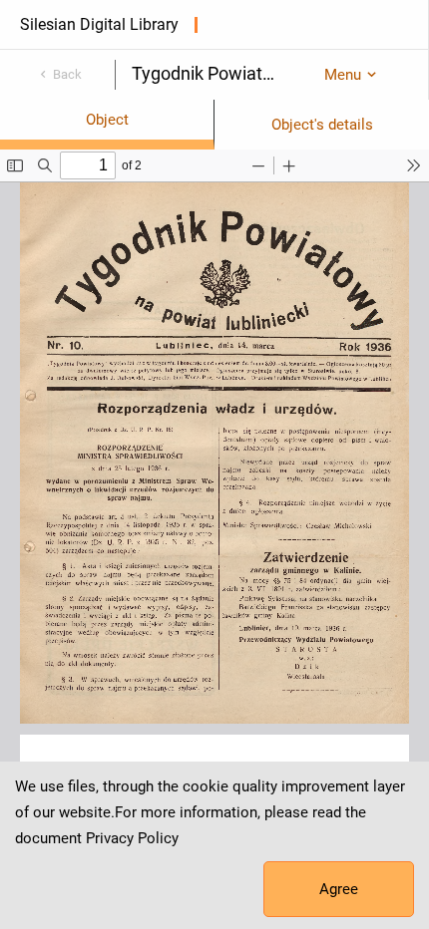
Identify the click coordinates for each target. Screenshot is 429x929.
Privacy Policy (132, 838)
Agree (338, 889)
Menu (342, 75)
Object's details (322, 125)
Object (107, 120)
